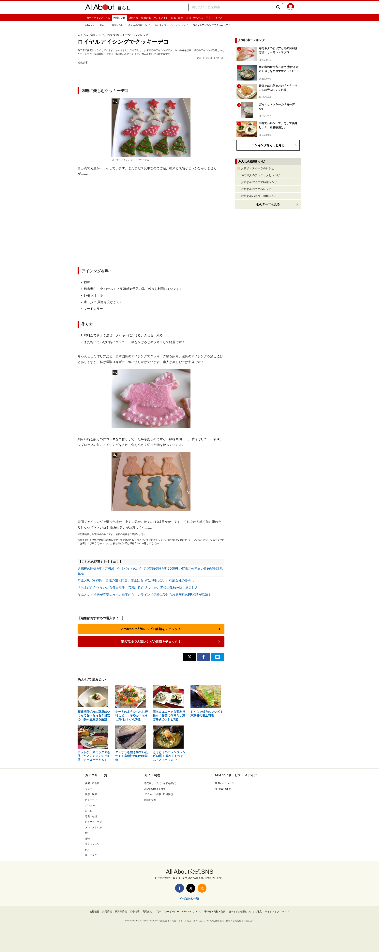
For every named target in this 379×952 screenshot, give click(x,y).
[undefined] (151, 398)
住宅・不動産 (92, 783)
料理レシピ (119, 17)
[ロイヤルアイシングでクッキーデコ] (151, 127)
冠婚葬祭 (133, 17)
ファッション (92, 844)
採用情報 (107, 911)
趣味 (87, 838)
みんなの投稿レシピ (139, 25)
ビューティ (91, 799)
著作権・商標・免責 (214, 911)
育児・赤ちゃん (194, 17)
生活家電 (146, 17)
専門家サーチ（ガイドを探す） (160, 783)
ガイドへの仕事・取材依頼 (158, 794)
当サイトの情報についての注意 (245, 911)
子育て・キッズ (214, 17)
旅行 (87, 833)
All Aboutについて (191, 911)
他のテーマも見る (268, 204)
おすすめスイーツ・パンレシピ (171, 25)
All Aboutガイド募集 (155, 788)
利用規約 (147, 911)
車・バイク (91, 855)
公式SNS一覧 (189, 899)
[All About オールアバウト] (99, 7)
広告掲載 (134, 911)
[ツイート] (189, 657)
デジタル (90, 805)
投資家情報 (121, 911)
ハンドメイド (161, 17)
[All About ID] (290, 7)
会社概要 (94, 911)
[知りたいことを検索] (278, 7)
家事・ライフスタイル (98, 17)
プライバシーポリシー (167, 911)
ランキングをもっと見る (268, 145)
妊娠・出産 (177, 17)
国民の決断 (150, 799)
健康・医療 (91, 794)
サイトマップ (272, 911)
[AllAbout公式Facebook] (179, 888)
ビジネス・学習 (93, 822)
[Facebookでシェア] (203, 657)
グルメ (88, 849)
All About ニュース (224, 783)
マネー (88, 788)
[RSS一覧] (202, 888)
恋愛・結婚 (91, 816)
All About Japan (223, 788)
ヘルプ (285, 911)
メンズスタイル (93, 827)
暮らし (124, 7)
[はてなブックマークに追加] (217, 657)
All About (90, 25)
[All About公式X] (190, 888)
